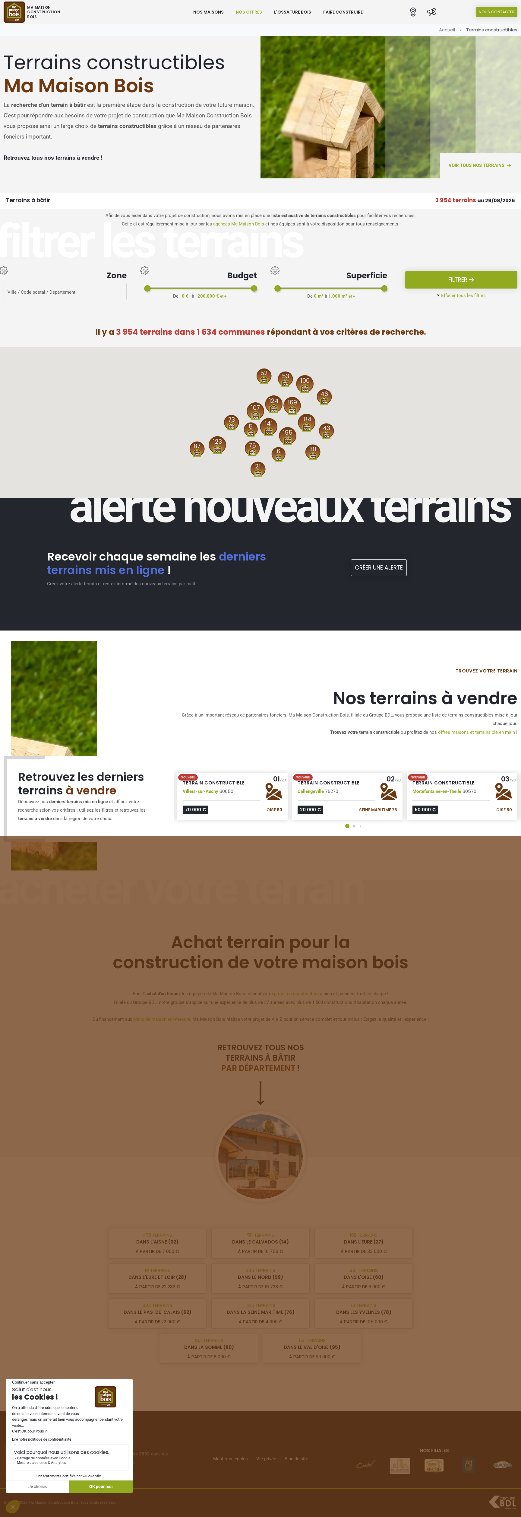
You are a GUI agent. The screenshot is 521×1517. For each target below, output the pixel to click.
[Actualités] (431, 12)
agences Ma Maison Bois (238, 224)
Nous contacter (497, 12)
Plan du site (296, 1458)
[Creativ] (365, 1465)
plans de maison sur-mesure (161, 1019)
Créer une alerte (379, 568)
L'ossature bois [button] (292, 12)
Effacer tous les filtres (461, 295)
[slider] (147, 288)
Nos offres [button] (249, 12)
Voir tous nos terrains (476, 165)
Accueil (447, 30)
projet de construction (296, 993)
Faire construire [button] (343, 12)
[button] (413, 12)
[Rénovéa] (434, 1465)
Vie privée (266, 1458)
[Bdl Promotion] (400, 1465)
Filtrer (458, 280)
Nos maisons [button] (208, 12)
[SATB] (502, 1465)
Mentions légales (230, 1458)
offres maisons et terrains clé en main (476, 732)
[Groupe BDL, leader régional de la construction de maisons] (502, 1502)
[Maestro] (468, 1465)
